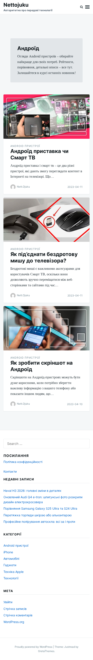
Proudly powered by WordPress (34, 646)
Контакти (10, 471)
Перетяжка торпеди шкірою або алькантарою (37, 515)
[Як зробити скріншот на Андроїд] (46, 328)
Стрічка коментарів (17, 615)
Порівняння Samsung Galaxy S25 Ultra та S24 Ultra (40, 508)
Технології (10, 578)
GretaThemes (46, 651)
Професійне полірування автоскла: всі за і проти (39, 521)
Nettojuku (16, 5)
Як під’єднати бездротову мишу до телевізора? (44, 257)
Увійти (7, 602)
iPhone (8, 552)
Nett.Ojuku (23, 186)
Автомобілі (11, 558)
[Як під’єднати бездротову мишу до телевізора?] (46, 219)
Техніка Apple (13, 572)
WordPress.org (13, 622)
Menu (87, 7)
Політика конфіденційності (22, 462)
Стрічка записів (15, 609)
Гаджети (9, 565)
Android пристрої (25, 146)
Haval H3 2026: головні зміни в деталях (32, 490)
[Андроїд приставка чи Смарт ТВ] (46, 116)
